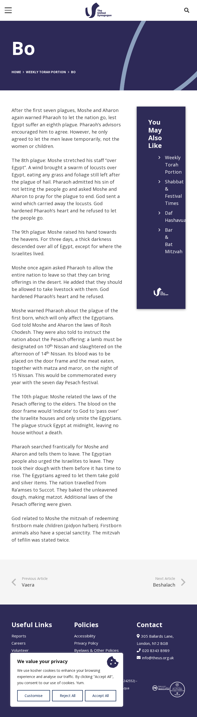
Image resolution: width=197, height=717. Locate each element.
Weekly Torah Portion (173, 164)
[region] (66, 680)
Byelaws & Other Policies (96, 650)
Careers (19, 643)
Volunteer (20, 650)
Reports (19, 635)
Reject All (67, 695)
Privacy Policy (86, 643)
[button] (8, 10)
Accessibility (84, 635)
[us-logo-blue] (98, 10)
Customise (34, 695)
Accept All (100, 695)
